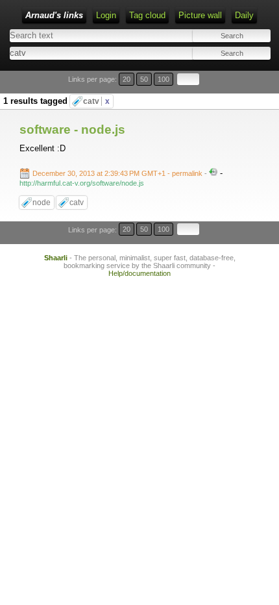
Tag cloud (147, 15)
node (41, 202)
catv (96, 101)
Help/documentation (139, 273)
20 (126, 79)
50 (144, 79)
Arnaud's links (54, 15)
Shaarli (55, 258)
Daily (244, 15)
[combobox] (73, 53)
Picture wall (200, 15)
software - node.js (72, 129)
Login (106, 15)
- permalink (118, 173)
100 (163, 79)
